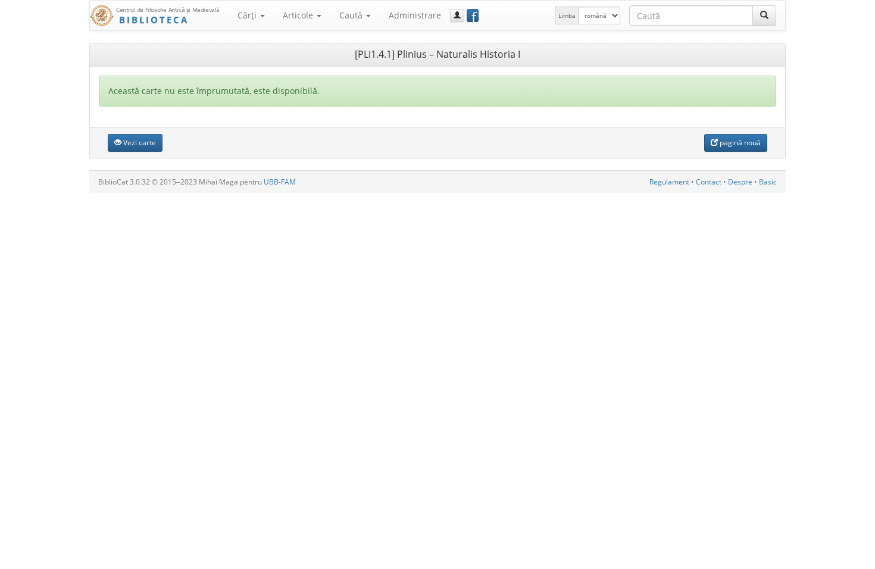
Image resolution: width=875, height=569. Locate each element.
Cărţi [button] (248, 15)
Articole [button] (299, 15)
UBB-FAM (280, 182)
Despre (740, 182)
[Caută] (764, 15)
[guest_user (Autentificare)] (457, 15)
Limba (567, 15)
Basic (768, 182)
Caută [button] (352, 15)
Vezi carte (138, 142)
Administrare (415, 15)
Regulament (669, 182)
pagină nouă (739, 142)
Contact (708, 182)
